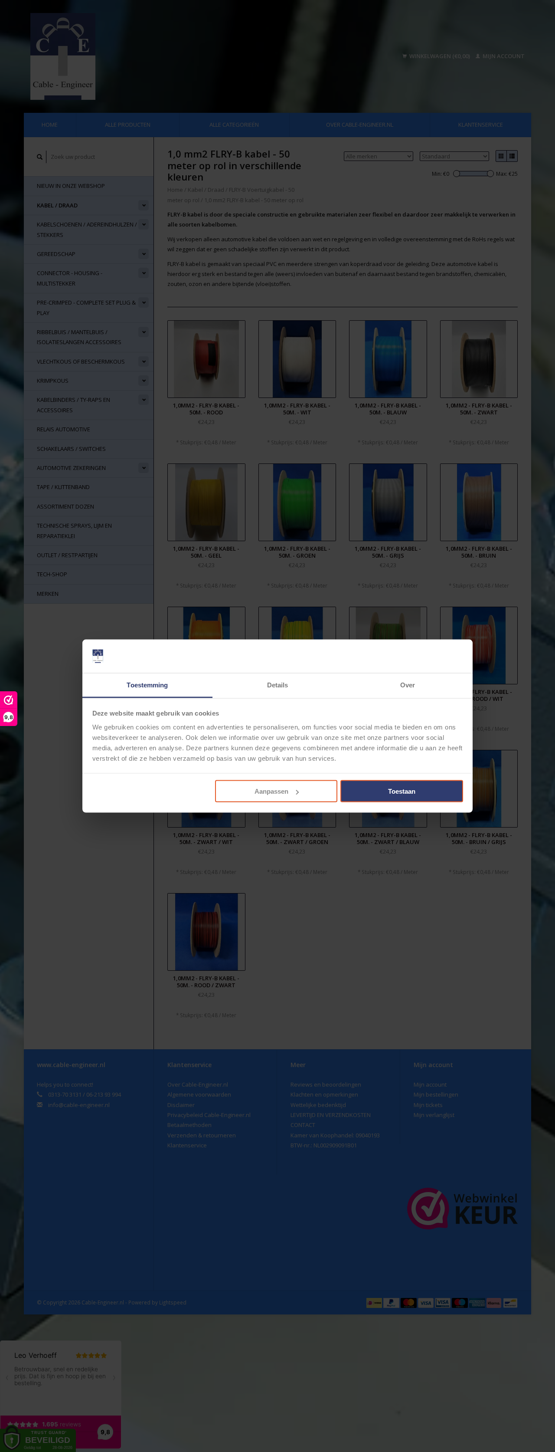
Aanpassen (271, 791)
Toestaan (401, 791)
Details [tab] (277, 684)
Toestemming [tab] (147, 684)
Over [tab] (407, 684)
